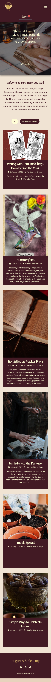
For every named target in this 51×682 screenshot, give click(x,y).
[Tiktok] (30, 667)
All (14, 121)
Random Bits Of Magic (29, 121)
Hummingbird (25, 260)
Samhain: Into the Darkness (25, 463)
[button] (45, 6)
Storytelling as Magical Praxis (25, 361)
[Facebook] (21, 667)
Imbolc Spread (26, 543)
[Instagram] (25, 667)
